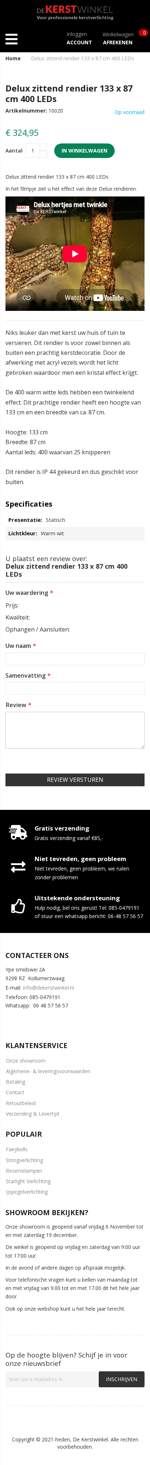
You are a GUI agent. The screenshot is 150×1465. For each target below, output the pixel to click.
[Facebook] (9, 1020)
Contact (15, 1092)
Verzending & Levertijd (32, 1113)
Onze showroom (26, 1060)
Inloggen (77, 34)
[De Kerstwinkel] (75, 11)
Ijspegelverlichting (27, 1191)
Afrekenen (118, 42)
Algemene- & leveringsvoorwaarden (48, 1071)
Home (13, 58)
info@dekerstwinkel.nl (48, 987)
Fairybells (17, 1149)
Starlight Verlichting (28, 1181)
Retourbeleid (21, 1103)
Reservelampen (24, 1170)
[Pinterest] (52, 1020)
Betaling (15, 1081)
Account (79, 42)
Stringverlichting (24, 1160)
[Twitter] (31, 1020)
